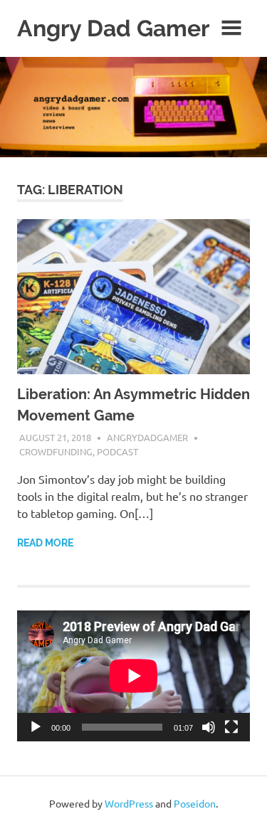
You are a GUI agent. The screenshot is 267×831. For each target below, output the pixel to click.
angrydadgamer (147, 437)
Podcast (117, 451)
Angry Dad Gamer (113, 28)
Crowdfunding (56, 451)
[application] (133, 675)
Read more (45, 543)
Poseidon (195, 803)
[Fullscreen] (231, 727)
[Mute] (208, 727)
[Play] (35, 727)
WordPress (129, 803)
